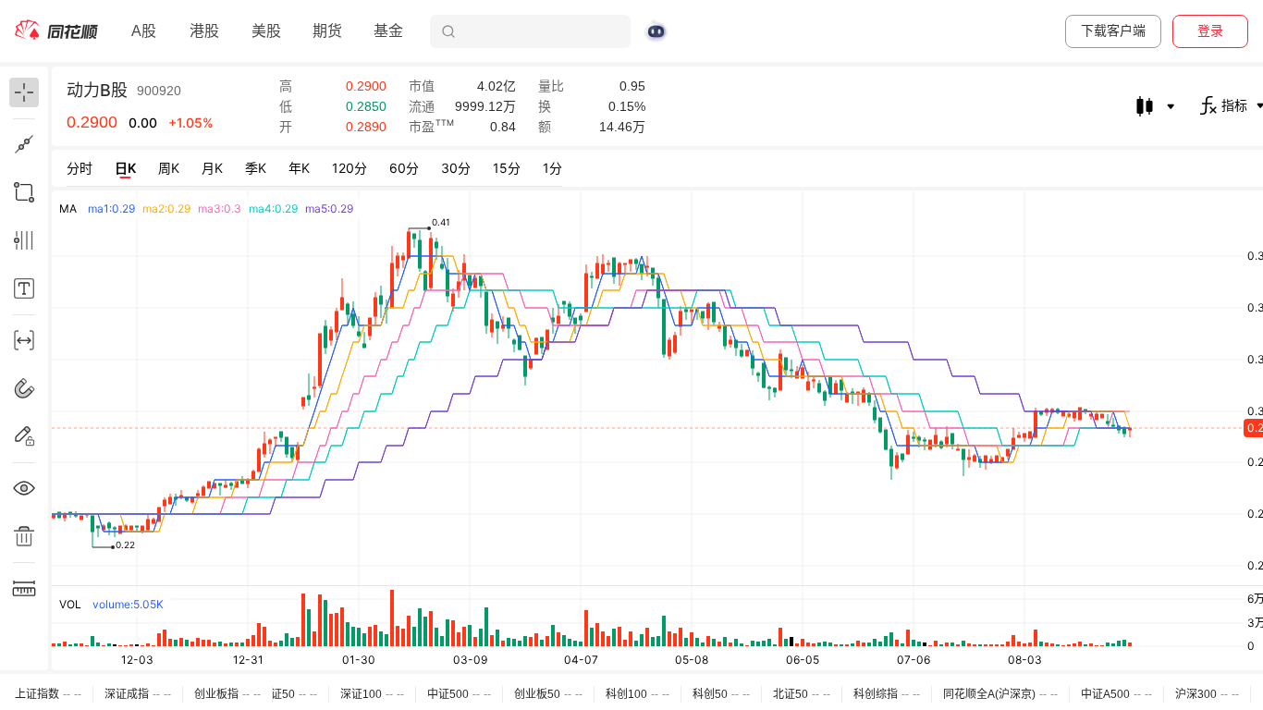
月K (212, 168)
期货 (327, 31)
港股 (204, 31)
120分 (349, 168)
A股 (143, 31)
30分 (456, 168)
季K (255, 168)
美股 (266, 31)
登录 (1210, 30)
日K (125, 168)
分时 (79, 168)
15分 (507, 168)
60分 (404, 168)
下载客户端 (1113, 30)
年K (299, 168)
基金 (388, 31)
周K (168, 168)
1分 (552, 168)
